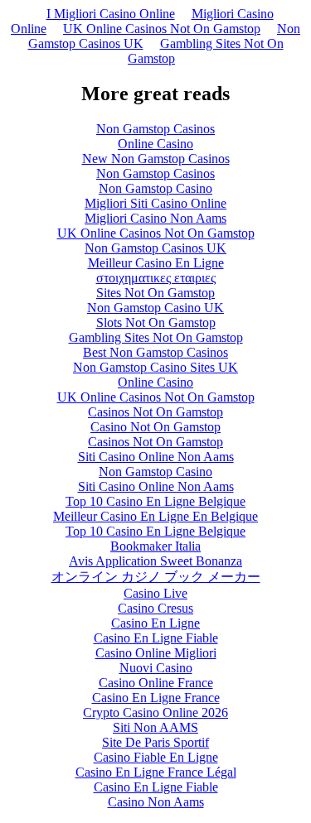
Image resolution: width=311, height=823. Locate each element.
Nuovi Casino (155, 668)
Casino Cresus (155, 608)
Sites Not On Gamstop (155, 293)
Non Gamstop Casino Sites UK (155, 367)
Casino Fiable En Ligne (156, 757)
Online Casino (155, 144)
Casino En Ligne (155, 623)
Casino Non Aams (156, 802)
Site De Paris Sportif (155, 742)
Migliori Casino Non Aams (155, 218)
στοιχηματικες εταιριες (156, 278)
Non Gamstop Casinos (155, 129)
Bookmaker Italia (155, 546)
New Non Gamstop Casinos (156, 159)
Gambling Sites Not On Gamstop (206, 50)
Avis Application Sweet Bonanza (155, 561)
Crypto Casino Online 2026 (155, 712)
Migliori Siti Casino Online (155, 203)
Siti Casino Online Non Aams (156, 457)
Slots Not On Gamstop (156, 322)
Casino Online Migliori (155, 653)
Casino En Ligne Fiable (156, 638)
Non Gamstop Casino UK (155, 308)
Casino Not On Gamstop (155, 427)
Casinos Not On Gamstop (155, 412)
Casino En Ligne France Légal (155, 772)
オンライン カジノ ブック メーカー (155, 577)
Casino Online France (156, 683)
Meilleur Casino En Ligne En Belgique (155, 516)
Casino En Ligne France (156, 698)
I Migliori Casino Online (110, 14)
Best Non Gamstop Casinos (155, 352)
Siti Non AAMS (155, 727)
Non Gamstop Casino (155, 188)
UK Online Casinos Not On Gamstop (161, 29)
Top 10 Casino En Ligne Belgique (155, 501)
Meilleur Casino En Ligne (156, 263)
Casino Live (155, 593)
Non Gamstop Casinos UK (155, 248)
